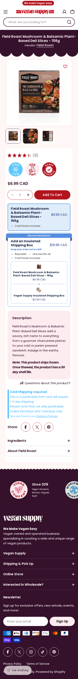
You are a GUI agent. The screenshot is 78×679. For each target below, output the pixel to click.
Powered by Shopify (50, 672)
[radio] (39, 217)
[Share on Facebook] (25, 427)
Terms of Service (37, 664)
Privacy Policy (12, 664)
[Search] (69, 22)
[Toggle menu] (5, 11)
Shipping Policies (47, 416)
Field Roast (45, 45)
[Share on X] (37, 427)
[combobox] (39, 22)
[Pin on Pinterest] (48, 427)
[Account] (64, 11)
